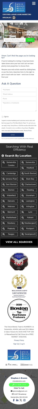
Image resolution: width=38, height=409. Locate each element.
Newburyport (30, 223)
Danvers (11, 201)
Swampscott (30, 234)
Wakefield (11, 195)
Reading (30, 190)
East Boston (11, 184)
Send (13, 135)
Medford (30, 168)
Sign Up (16, 344)
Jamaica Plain (11, 179)
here (33, 69)
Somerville (30, 162)
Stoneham (30, 195)
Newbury (11, 223)
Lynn (30, 212)
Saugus (11, 234)
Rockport (30, 228)
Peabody (11, 228)
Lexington (30, 201)
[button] (30, 40)
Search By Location (18, 156)
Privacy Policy (27, 130)
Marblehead (11, 217)
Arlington (30, 206)
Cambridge (11, 173)
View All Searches (19, 242)
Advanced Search (13, 43)
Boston (11, 190)
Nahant (30, 217)
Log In (22, 344)
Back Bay (30, 179)
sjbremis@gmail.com (20, 391)
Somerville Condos (11, 164)
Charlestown (30, 184)
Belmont (11, 212)
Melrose (11, 206)
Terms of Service (29, 138)
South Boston (30, 173)
